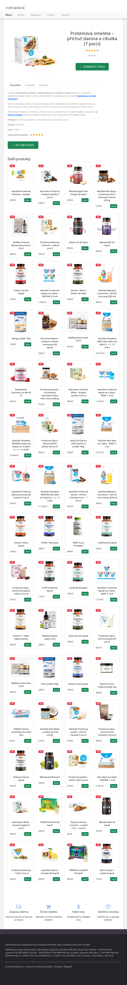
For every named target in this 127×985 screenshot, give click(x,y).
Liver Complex (83, 955)
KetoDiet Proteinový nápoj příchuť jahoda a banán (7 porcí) (21, 494)
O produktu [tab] (15, 85)
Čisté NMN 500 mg (109, 952)
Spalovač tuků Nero (89, 952)
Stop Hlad (83, 949)
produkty (41, 944)
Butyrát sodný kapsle (78, 684)
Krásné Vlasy (30, 949)
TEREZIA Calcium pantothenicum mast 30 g (21, 732)
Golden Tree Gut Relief (64, 955)
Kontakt (58, 966)
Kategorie (35, 15)
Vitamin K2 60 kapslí (78, 242)
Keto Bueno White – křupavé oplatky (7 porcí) (21, 825)
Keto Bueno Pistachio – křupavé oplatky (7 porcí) (50, 194)
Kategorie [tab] (43, 85)
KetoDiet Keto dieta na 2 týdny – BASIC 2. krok (107, 443)
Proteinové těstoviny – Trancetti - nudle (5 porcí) (50, 245)
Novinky (21, 15)
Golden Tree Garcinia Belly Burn (37, 955)
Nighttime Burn (12, 955)
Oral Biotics (97, 955)
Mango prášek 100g (21, 338)
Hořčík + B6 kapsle (49, 542)
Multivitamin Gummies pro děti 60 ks (21, 392)
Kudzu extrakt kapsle (78, 635)
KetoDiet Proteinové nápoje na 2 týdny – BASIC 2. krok (107, 590)
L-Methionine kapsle (107, 542)
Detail (27, 200)
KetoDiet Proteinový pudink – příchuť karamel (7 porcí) (78, 732)
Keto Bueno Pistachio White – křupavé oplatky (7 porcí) (78, 392)
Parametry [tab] (30, 85)
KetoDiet (92, 55)
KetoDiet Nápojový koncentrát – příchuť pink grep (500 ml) (107, 293)
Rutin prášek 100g (49, 684)
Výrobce (65, 15)
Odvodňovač (43, 949)
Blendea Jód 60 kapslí (50, 777)
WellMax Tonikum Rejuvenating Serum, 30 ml (21, 245)
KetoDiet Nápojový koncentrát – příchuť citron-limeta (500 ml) (107, 494)
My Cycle (109, 955)
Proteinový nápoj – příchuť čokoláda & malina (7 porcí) (21, 590)
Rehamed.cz (18, 966)
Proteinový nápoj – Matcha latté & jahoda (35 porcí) (50, 443)
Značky (50, 15)
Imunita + (93, 949)
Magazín (68, 966)
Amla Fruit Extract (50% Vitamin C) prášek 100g (78, 443)
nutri (80, 944)
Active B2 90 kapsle (78, 587)
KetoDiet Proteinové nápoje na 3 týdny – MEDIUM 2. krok (49, 293)
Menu (8, 15)
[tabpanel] (54, 114)
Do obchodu (25, 145)
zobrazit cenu (94, 67)
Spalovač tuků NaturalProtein (64, 949)
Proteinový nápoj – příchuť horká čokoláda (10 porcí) (107, 732)
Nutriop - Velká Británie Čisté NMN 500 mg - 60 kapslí (54, 952)
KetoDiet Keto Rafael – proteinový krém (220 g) (50, 732)
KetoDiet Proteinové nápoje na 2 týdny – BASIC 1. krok (107, 392)
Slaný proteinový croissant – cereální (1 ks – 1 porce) (78, 825)
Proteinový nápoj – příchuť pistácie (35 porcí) (107, 638)
